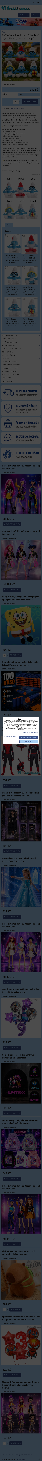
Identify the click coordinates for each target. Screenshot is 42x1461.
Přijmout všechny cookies (28, 737)
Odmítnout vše (28, 741)
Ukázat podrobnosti (10, 736)
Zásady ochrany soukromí (30, 732)
